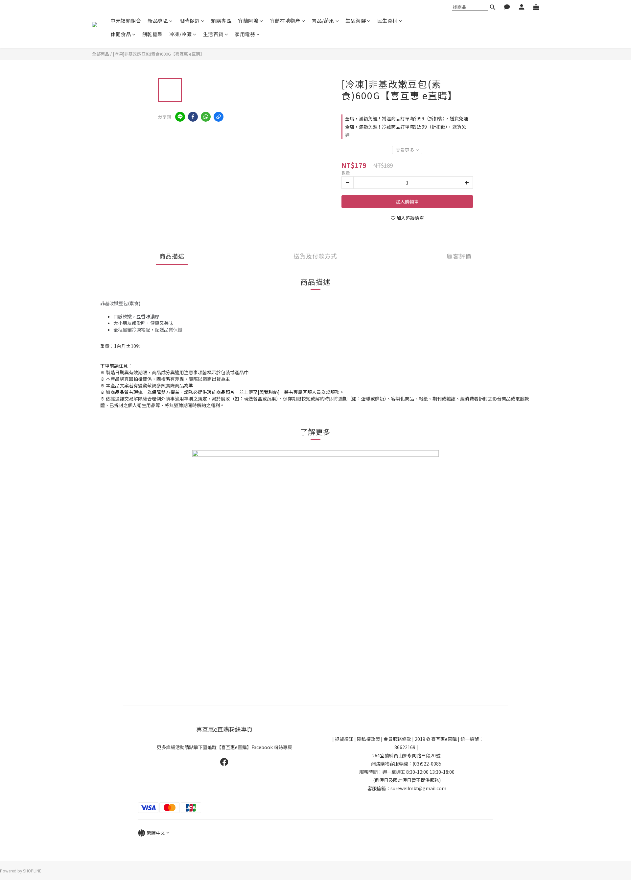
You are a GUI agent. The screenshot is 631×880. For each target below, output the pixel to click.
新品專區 (158, 20)
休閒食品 (120, 34)
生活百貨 (213, 34)
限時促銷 (189, 20)
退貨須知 (344, 739)
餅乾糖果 (152, 34)
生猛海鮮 (355, 20)
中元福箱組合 (125, 20)
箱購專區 (221, 20)
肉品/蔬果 (323, 20)
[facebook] (193, 117)
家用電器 (245, 34)
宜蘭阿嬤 (248, 20)
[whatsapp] (206, 117)
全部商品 (100, 54)
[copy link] (218, 117)
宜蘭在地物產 (285, 20)
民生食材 (387, 20)
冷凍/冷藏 (180, 34)
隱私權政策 (368, 739)
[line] (180, 117)
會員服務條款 (397, 739)
